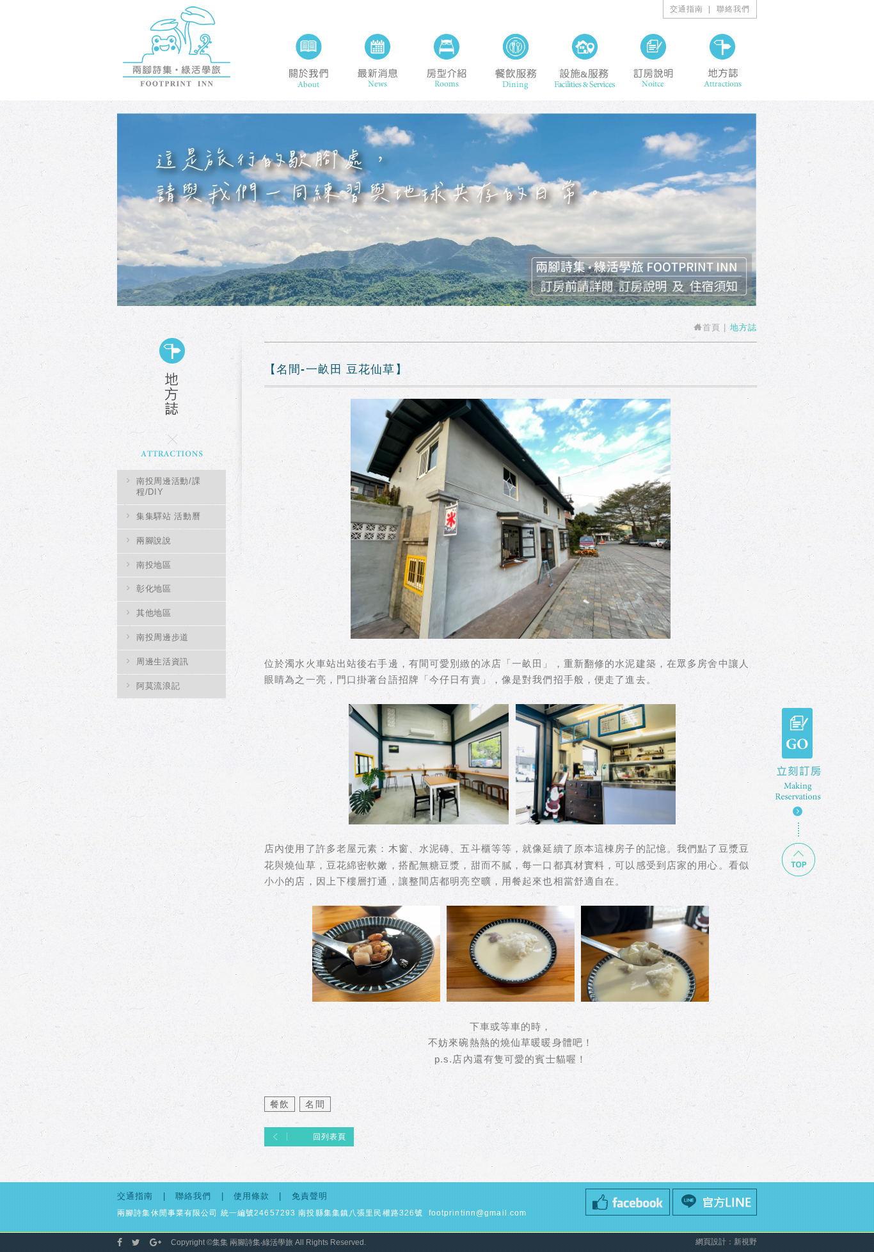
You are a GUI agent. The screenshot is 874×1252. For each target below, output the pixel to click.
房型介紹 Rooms (446, 61)
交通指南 (687, 8)
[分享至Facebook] (119, 1243)
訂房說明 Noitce (653, 61)
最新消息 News (377, 61)
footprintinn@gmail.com (476, 1212)
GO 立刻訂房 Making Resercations (798, 762)
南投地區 (153, 565)
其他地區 (153, 613)
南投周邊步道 (162, 637)
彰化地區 (153, 588)
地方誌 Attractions (722, 61)
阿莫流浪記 (158, 686)
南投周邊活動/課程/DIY (168, 486)
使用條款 (252, 1196)
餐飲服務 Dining (515, 61)
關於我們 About (308, 61)
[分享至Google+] (155, 1243)
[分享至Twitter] (136, 1243)
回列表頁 (330, 1136)
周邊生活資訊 (162, 661)
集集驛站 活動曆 (168, 516)
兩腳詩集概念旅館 (176, 46)
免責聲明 (310, 1196)
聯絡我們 (734, 8)
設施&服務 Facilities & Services (584, 61)
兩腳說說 (153, 540)
